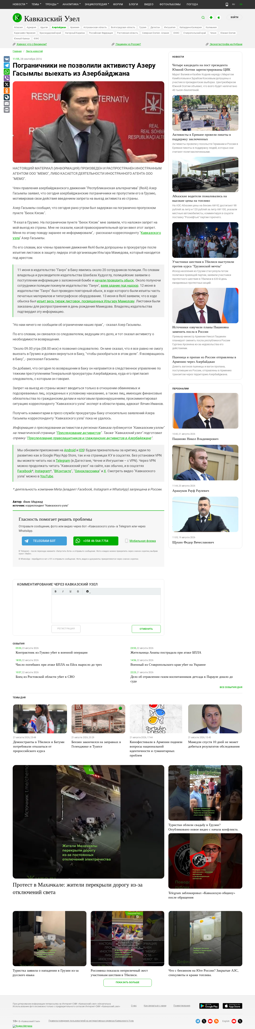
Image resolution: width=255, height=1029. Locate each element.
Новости (19, 4)
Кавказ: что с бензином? (31, 44)
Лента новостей (34, 51)
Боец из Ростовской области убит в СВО (45, 676)
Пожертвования (181, 1005)
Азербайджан (59, 27)
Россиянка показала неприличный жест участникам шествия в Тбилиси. (119, 972)
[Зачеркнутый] (78, 591)
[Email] (6, 103)
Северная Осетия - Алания (155, 33)
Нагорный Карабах (75, 33)
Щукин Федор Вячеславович (193, 542)
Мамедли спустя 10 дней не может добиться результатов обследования (214, 744)
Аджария (31, 27)
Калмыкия (211, 27)
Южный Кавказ (22, 38)
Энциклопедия (96, 4)
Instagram (42, 471)
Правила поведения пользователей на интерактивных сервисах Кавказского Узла (91, 1020)
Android (70, 450)
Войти (234, 17)
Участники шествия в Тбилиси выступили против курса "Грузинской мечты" (203, 263)
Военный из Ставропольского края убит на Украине (168, 664)
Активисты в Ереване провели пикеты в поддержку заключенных (201, 136)
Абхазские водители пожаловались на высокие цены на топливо (199, 198)
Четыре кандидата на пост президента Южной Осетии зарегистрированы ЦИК (201, 67)
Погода (192, 4)
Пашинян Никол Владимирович (195, 438)
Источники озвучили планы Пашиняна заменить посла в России (200, 329)
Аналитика (71, 4)
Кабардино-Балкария (191, 27)
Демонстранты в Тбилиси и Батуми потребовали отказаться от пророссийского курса (38, 746)
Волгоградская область (123, 27)
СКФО (176, 33)
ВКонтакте (62, 471)
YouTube (46, 476)
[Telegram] (6, 65)
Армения (74, 27)
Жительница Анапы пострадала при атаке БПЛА (165, 652)
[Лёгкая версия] (227, 4)
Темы (35, 4)
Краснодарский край (50, 33)
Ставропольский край (194, 33)
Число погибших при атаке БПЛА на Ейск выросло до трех (59, 664)
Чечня (213, 33)
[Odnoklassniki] (6, 91)
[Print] (6, 110)
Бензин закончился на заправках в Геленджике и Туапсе (96, 744)
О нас (134, 1005)
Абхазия (18, 27)
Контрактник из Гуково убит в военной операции (52, 652)
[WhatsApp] (6, 72)
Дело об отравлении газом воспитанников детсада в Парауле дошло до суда (181, 678)
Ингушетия (169, 27)
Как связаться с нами (155, 1005)
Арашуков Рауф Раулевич (190, 490)
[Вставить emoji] (87, 591)
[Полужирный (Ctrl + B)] (55, 591)
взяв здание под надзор (119, 285)
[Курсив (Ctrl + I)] (63, 591)
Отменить (146, 628)
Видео (148, 4)
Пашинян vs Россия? (128, 44)
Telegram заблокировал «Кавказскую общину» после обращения (201, 894)
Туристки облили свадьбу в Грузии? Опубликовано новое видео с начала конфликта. (203, 826)
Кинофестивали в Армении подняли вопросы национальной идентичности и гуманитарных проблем (156, 748)
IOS (81, 450)
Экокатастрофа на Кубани (225, 44)
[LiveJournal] (6, 97)
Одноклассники (87, 471)
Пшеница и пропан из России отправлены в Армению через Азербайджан (204, 359)
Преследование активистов (78, 433)
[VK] (6, 59)
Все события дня (231, 687)
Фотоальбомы (170, 4)
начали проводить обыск (114, 280)
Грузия (142, 27)
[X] (6, 84)
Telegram (63, 460)
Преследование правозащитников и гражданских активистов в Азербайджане (89, 438)
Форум (118, 4)
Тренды (50, 4)
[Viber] (6, 78)
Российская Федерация (101, 33)
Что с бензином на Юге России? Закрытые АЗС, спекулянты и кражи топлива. (204, 972)
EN (241, 4)
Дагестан (155, 27)
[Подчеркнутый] (70, 591)
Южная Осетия (228, 33)
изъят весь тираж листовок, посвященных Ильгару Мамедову (85, 301)
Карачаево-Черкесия (24, 33)
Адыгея (44, 27)
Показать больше (127, 982)
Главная (17, 51)
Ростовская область (127, 33)
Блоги (133, 4)
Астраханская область (95, 27)
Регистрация (66, 628)
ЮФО (36, 38)
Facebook (24, 471)
